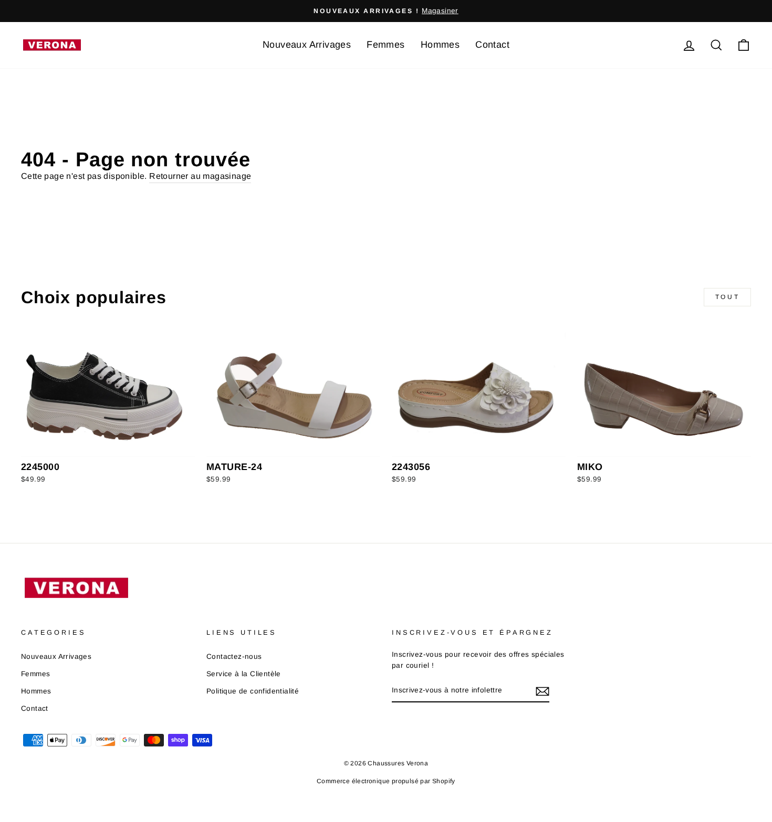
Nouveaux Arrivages (307, 44)
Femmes (385, 44)
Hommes (440, 44)
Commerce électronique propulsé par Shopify (386, 781)
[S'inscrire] (542, 691)
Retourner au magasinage (200, 176)
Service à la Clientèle (243, 674)
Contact (492, 44)
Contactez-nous (234, 656)
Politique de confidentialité (252, 691)
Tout (727, 297)
